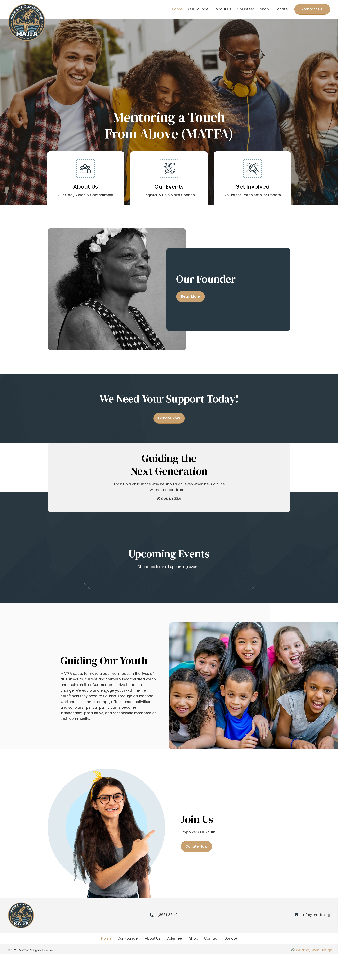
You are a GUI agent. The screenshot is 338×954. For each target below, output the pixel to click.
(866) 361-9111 (169, 914)
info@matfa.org (316, 914)
